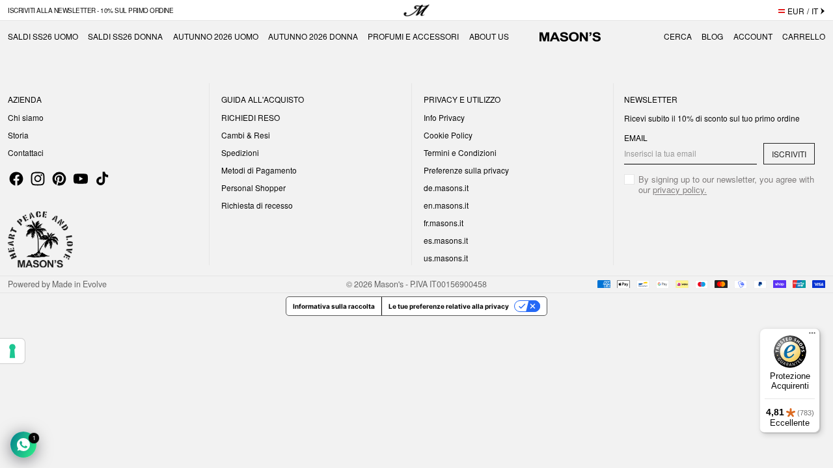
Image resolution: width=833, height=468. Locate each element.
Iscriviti (789, 153)
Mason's (389, 284)
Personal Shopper (253, 187)
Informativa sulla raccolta (334, 306)
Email (636, 137)
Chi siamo (26, 117)
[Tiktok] (102, 178)
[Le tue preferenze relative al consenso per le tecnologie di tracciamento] (12, 351)
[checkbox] (719, 184)
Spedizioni (240, 152)
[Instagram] (37, 178)
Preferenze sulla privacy (466, 170)
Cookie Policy (448, 134)
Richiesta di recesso (257, 205)
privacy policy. (680, 189)
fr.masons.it (443, 222)
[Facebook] (16, 178)
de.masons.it (446, 187)
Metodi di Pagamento (259, 170)
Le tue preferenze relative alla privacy (449, 306)
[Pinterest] (59, 178)
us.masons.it (446, 257)
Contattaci (26, 152)
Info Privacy (444, 117)
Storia (18, 134)
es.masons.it (446, 240)
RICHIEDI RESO (250, 117)
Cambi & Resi (245, 134)
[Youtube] (80, 178)
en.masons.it (446, 205)
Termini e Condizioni (460, 152)
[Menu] (812, 336)
